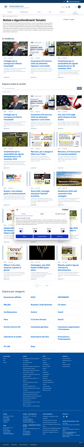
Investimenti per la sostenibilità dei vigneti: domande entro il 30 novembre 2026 (68, 65)
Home (4, 16)
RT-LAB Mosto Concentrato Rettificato (31, 358)
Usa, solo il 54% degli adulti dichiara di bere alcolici (67, 117)
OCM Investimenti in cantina (29, 368)
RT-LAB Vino (25, 364)
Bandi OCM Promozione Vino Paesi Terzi (31, 366)
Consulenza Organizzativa (48, 382)
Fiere (6, 319)
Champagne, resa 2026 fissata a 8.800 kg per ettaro (40, 267)
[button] (25, 12)
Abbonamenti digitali (47, 388)
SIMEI (64, 362)
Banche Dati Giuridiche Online (29, 386)
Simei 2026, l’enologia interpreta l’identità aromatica (40, 193)
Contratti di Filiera (27, 400)
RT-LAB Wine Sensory (27, 362)
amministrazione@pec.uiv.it (70, 432)
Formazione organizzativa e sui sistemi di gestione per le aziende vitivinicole (31, 393)
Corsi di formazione (47, 358)
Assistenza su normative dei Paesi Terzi (31, 370)
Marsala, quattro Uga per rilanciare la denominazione (68, 267)
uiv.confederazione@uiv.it (8, 433)
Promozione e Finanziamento (64, 337)
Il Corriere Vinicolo (38, 319)
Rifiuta (24, 236)
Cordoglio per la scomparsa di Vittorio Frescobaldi (13, 63)
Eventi (60, 312)
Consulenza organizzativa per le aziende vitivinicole (31, 389)
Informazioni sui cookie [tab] (60, 213)
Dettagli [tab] (42, 213)
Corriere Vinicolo (46, 386)
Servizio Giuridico (46, 366)
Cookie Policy (14, 444)
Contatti (5, 362)
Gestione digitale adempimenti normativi (31, 402)
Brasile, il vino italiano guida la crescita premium (15, 192)
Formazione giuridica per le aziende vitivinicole (30, 383)
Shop (33, 346)
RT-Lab (44, 370)
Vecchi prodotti (46, 364)
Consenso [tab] (23, 213)
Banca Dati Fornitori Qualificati (29, 398)
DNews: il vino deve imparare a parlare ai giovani (12, 267)
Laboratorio (45, 378)
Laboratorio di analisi (12, 336)
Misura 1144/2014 (27, 404)
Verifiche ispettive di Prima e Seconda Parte (32, 396)
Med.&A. (7, 304)
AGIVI (33, 297)
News (5, 58)
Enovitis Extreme (66, 366)
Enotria (34, 312)
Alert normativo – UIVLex (28, 372)
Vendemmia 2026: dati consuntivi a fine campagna (67, 193)
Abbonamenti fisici (46, 390)
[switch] (35, 231)
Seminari (44, 368)
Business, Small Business (41, 304)
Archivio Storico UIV (12, 327)
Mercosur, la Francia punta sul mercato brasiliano (69, 152)
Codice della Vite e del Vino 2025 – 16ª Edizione (31, 379)
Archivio (44, 384)
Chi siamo (62, 304)
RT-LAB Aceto (26, 360)
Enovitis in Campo (66, 364)
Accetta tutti (59, 236)
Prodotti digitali (46, 374)
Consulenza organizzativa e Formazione (68, 328)
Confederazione (10, 312)
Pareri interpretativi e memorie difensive (31, 406)
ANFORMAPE (63, 297)
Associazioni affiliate (12, 297)
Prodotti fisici (45, 372)
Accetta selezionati (42, 236)
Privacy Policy (6, 444)
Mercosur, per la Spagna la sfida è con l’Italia (42, 152)
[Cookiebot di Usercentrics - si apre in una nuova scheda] (63, 210)
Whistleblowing (33, 444)
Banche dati (45, 376)
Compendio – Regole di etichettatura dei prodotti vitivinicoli (31, 375)
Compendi (45, 362)
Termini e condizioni (23, 444)
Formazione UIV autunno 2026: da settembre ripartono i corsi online (41, 63)
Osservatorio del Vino (40, 336)
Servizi (60, 319)
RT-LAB (7, 346)
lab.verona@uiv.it (26, 434)
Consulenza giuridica (39, 327)
